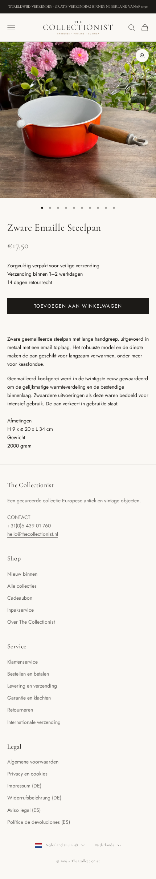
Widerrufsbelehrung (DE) (34, 797)
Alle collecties (22, 586)
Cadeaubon (19, 597)
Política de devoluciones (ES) (38, 822)
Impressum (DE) (24, 785)
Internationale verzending (34, 722)
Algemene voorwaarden (32, 761)
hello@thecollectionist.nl (32, 534)
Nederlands (104, 845)
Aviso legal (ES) (24, 810)
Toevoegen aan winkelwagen (78, 306)
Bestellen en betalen (28, 673)
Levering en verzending (32, 685)
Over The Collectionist (31, 621)
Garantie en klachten (29, 697)
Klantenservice (22, 661)
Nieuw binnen (22, 574)
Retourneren (20, 709)
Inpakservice (20, 609)
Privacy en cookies (27, 773)
